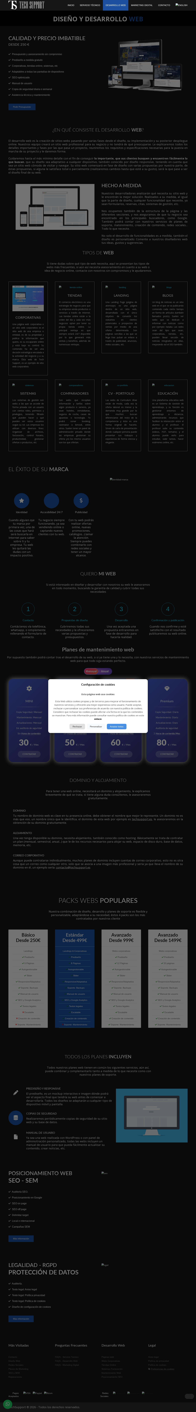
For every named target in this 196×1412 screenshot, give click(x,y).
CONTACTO (164, 5)
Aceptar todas (116, 726)
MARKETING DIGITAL (142, 5)
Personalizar (96, 726)
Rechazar (77, 726)
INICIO (71, 5)
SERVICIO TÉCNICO (90, 5)
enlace (98, 718)
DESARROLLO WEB (116, 5)
